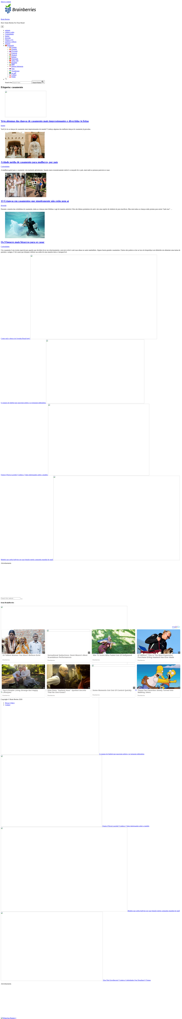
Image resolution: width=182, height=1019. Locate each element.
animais (7, 30)
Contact (7, 705)
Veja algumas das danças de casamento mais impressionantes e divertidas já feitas (45, 121)
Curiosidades (9, 34)
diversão (8, 38)
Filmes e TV (9, 40)
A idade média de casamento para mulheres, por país (29, 162)
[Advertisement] (64, 580)
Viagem (7, 44)
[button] (6, 79)
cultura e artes (9, 32)
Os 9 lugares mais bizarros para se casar (22, 242)
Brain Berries (5, 19)
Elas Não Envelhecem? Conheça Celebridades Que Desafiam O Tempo (127, 980)
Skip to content (6, 2)
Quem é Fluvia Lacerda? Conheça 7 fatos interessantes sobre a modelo (24, 475)
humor (7, 36)
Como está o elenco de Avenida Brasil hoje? (16, 338)
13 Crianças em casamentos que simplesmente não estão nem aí (35, 201)
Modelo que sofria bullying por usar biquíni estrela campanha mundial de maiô (27, 559)
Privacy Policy (10, 703)
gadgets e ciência (10, 42)
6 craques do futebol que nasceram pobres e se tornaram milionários (23, 403)
